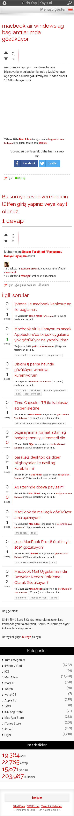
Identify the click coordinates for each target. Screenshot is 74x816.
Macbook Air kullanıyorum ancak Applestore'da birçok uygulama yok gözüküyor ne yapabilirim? (42, 334)
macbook (21, 355)
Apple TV (10, 700)
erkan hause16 (37, 316)
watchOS (10, 694)
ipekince (36, 346)
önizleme (21, 597)
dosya (54, 597)
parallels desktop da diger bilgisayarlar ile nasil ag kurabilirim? (37, 463)
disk (18, 393)
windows (35, 390)
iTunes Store (13, 723)
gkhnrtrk (59, 553)
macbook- (21, 533)
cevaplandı (10, 272)
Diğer (31, 444)
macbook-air (37, 355)
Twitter (53, 163)
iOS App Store (14, 712)
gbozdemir (63, 414)
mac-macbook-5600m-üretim (32, 562)
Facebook (29, 163)
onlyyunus (61, 493)
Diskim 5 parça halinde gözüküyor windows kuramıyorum (34, 369)
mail (33, 533)
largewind (53, 139)
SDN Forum (33, 806)
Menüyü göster (53, 9)
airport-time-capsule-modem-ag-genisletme (40, 423)
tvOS (8, 706)
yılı (53, 562)
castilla (34, 381)
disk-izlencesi (32, 393)
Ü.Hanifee (62, 524)
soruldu (42, 143)
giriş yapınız (30, 204)
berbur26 (55, 444)
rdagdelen (63, 474)
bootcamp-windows (55, 390)
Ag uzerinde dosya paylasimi (39, 487)
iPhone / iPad (13, 665)
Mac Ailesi (25, 139)
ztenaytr (25, 268)
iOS (7, 671)
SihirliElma (19, 806)
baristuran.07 (65, 589)
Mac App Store (14, 717)
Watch (9, 689)
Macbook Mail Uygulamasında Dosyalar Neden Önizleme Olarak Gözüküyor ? (40, 577)
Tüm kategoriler (15, 660)
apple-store (55, 355)
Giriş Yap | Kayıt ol (37, 3)
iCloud (9, 729)
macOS (34, 553)
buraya (26, 637)
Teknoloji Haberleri (51, 806)
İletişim (37, 798)
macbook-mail (38, 597)
